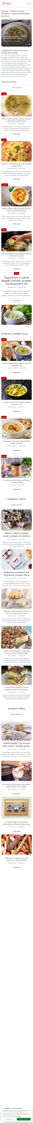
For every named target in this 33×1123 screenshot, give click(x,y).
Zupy (5, 33)
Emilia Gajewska (7, 41)
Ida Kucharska (12, 123)
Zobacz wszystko (16, 87)
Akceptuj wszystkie (23, 1119)
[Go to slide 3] (29, 44)
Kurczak (5, 185)
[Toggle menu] (30, 3)
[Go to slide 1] (26, 44)
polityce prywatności (16, 1116)
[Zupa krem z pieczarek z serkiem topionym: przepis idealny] (16, 33)
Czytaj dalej (16, 300)
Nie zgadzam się (9, 1119)
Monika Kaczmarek (12, 168)
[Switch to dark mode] (27, 3)
